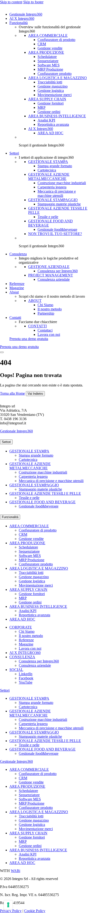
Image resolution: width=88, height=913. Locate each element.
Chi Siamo (45, 305)
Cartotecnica (47, 170)
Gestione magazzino (53, 86)
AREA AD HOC (50, 133)
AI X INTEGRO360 (25, 653)
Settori (14, 153)
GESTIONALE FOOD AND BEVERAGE (42, 502)
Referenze (16, 284)
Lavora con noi (49, 335)
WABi (15, 871)
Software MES (49, 65)
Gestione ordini (49, 112)
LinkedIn (25, 674)
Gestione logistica (51, 91)
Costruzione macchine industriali (62, 183)
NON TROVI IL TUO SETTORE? (55, 234)
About (14, 292)
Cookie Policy (34, 911)
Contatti (15, 318)
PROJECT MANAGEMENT (50, 275)
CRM (42, 44)
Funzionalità (18, 23)
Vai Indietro (35, 393)
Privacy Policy (11, 911)
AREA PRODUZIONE (46, 52)
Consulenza (18, 254)
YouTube (25, 682)
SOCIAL (16, 670)
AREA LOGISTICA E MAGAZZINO (57, 78)
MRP (42, 108)
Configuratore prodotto (55, 74)
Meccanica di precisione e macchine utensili (57, 193)
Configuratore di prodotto (56, 40)
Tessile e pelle (48, 217)
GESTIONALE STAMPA (48, 162)
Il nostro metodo (50, 309)
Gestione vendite (50, 48)
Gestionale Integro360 (25, 14)
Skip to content (11, 2)
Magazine (16, 288)
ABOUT (35, 301)
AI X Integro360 (21, 18)
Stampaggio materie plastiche (59, 204)
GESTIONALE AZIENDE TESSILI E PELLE (45, 493)
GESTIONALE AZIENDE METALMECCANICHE (48, 176)
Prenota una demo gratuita (28, 339)
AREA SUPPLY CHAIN (47, 99)
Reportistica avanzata (53, 124)
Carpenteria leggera (52, 187)
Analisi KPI (46, 120)
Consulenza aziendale (54, 279)
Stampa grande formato (55, 166)
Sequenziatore (48, 61)
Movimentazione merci (55, 95)
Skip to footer (33, 2)
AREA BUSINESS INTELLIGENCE (57, 116)
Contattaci (45, 330)
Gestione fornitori (51, 103)
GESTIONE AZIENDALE (48, 267)
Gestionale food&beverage (57, 229)
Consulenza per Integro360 (58, 271)
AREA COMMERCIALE (48, 35)
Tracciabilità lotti (50, 82)
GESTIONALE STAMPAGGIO (53, 200)
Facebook (26, 678)
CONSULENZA (22, 657)
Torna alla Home (12, 393)
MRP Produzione (50, 69)
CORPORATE (20, 627)
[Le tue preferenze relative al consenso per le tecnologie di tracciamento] (8, 904)
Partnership (46, 313)
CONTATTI (37, 326)
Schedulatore (47, 57)
